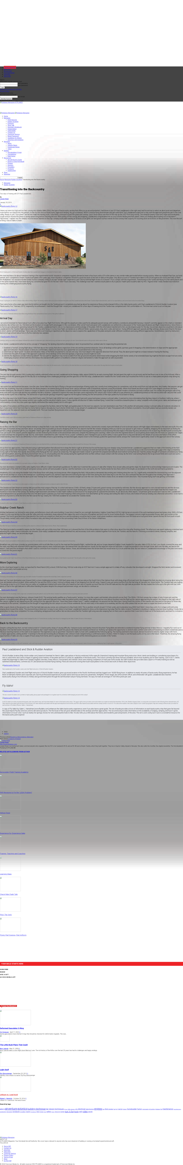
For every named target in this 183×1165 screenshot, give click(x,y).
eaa (69, 1109)
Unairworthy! (12, 171)
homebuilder (132, 1109)
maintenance (168, 1109)
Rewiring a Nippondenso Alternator (21, 737)
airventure (11, 1108)
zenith (90, 1112)
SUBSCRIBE (12, 131)
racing (28, 1112)
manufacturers (177, 1109)
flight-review (109, 1109)
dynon (65, 1109)
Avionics (10, 165)
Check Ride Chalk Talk (9, 894)
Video (10, 149)
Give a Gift (7, 76)
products (16, 1112)
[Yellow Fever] (10, 809)
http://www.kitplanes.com (8, 744)
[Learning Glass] (10, 870)
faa (103, 1109)
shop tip (57, 1112)
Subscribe (7, 69)
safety (49, 1112)
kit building (152, 1109)
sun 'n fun (69, 1111)
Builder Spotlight (13, 122)
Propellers (11, 167)
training (6, 734)
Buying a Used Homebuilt (16, 161)
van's (81, 1112)
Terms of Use (8, 1157)
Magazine (7, 118)
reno (38, 1112)
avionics (22, 1108)
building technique (37, 1109)
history (125, 1109)
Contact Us (11, 132)
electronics (90, 1109)
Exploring (11, 123)
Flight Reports (12, 120)
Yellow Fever (5, 813)
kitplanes (157, 1109)
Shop (5, 172)
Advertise (7, 74)
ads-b (2, 1109)
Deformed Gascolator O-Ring (12, 1028)
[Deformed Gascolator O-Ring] (15, 1025)
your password (23, 85)
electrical (81, 1109)
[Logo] (7, 113)
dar (47, 1109)
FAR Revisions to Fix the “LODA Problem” (16, 793)
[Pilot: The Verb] (10, 911)
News (9, 143)
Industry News (12, 145)
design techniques (56, 1109)
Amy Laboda (4, 1049)
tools (76, 1111)
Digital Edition (12, 129)
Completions (12, 154)
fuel (115, 1109)
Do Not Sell (7, 1161)
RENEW (2, 972)
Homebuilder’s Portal (14, 152)
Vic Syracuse (4, 1032)
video (85, 1111)
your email (21, 97)
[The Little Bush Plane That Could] (5, 1041)
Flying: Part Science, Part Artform (13, 935)
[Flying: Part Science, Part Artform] (10, 931)
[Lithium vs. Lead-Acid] (15, 1091)
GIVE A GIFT (4, 974)
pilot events (9, 1112)
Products (11, 169)
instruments (145, 1109)
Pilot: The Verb (6, 915)
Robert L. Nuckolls (6, 1098)
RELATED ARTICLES (7, 752)
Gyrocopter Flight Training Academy (14, 772)
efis (76, 1109)
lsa (161, 1109)
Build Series (11, 156)
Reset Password (13, 136)
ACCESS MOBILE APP (7, 977)
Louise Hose (4, 199)
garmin (120, 1109)
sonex (62, 1112)
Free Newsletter (9, 73)
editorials (73, 1109)
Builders (6, 151)
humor (139, 1109)
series (52, 1112)
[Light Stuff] (15, 1066)
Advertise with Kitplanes (15, 140)
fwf (117, 1109)
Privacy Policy (4, 91)
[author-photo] (5, 741)
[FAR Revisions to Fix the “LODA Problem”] (10, 789)
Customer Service (14, 134)
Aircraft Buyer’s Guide (15, 160)
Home (6, 116)
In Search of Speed (14, 739)
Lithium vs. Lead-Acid (9, 1095)
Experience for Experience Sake (12, 833)
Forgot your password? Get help (11, 89)
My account (8, 71)
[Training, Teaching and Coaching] (10, 850)
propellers (23, 1112)
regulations (33, 1112)
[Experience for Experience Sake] (10, 829)
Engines (10, 163)
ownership (3, 1112)
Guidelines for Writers (15, 138)
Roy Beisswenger (6, 1073)
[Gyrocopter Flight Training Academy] (10, 768)
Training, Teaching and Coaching (12, 854)
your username (23, 83)
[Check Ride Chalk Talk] (10, 891)
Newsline (7, 141)
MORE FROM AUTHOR (22, 752)
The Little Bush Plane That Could (14, 1045)
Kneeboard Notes (14, 147)
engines (98, 1108)
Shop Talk (11, 125)
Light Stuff (4, 1070)
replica (41, 1112)
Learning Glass (6, 874)
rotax (45, 1112)
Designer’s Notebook (15, 127)
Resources (7, 158)
